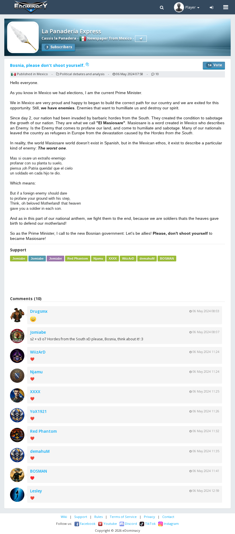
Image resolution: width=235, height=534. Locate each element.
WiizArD (128, 258)
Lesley (36, 491)
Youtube (110, 523)
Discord (130, 523)
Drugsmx (39, 311)
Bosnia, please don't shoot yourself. (48, 65)
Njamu (98, 258)
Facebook (87, 523)
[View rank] (141, 39)
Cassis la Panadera (59, 38)
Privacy (149, 516)
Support (80, 516)
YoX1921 (38, 411)
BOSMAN (167, 258)
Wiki (64, 516)
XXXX (113, 258)
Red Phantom (77, 258)
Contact (168, 516)
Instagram (171, 523)
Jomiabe (18, 258)
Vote (215, 65)
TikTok (150, 523)
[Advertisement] (117, 279)
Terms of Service (123, 516)
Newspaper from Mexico (109, 38)
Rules (98, 516)
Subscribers (59, 46)
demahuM (147, 258)
